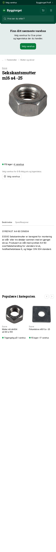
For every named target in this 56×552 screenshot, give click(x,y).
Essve (4, 68)
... (2, 60)
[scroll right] (52, 296)
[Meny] (51, 10)
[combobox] (28, 18)
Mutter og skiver (27, 60)
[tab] (7, 222)
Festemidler (12, 60)
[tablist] (28, 222)
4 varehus (19, 164)
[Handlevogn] (43, 10)
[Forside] (12, 10)
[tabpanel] (28, 240)
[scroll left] (47, 296)
